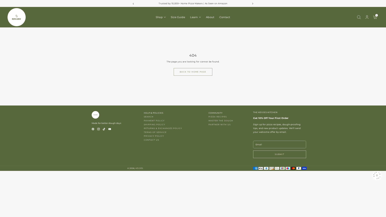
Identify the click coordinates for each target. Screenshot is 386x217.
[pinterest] (93, 130)
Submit (279, 154)
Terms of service (155, 132)
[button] (359, 17)
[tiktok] (104, 130)
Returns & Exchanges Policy (163, 128)
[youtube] (109, 130)
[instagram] (98, 130)
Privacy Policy (154, 136)
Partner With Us (220, 124)
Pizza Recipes (218, 117)
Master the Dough (221, 121)
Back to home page (193, 72)
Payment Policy (154, 121)
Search (148, 117)
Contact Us (151, 140)
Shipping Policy (154, 124)
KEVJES (139, 168)
